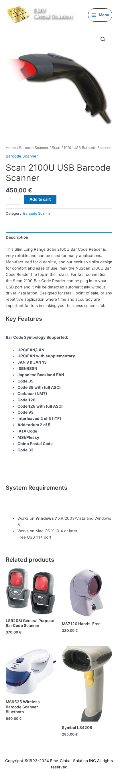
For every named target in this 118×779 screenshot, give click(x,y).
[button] (103, 39)
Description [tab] (17, 237)
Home (11, 148)
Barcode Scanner (33, 148)
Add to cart (40, 199)
